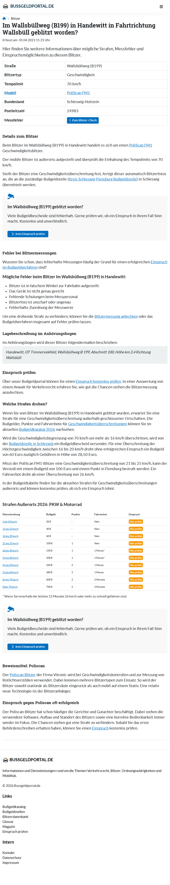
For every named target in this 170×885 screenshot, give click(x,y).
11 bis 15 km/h (10, 528)
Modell (10, 93)
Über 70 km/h (10, 586)
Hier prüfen (136, 521)
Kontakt (8, 853)
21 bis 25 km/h (10, 543)
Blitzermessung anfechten (116, 316)
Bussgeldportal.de (32, 6)
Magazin (8, 826)
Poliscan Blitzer (23, 675)
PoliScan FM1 (78, 93)
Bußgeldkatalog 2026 (37, 429)
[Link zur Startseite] (4, 18)
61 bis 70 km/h (10, 579)
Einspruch (100, 728)
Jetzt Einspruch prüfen (30, 234)
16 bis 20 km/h (10, 536)
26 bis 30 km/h (10, 550)
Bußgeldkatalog (14, 807)
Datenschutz (11, 858)
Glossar (8, 822)
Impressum (10, 863)
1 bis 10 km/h (9, 521)
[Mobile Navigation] (163, 6)
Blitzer (15, 18)
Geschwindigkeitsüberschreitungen (97, 424)
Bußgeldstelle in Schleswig (31, 444)
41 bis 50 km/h (10, 565)
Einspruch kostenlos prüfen (98, 381)
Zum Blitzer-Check (84, 120)
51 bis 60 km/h (10, 572)
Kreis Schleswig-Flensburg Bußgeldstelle (103, 179)
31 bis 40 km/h (10, 557)
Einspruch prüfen (15, 831)
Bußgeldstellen (13, 812)
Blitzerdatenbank (15, 817)
